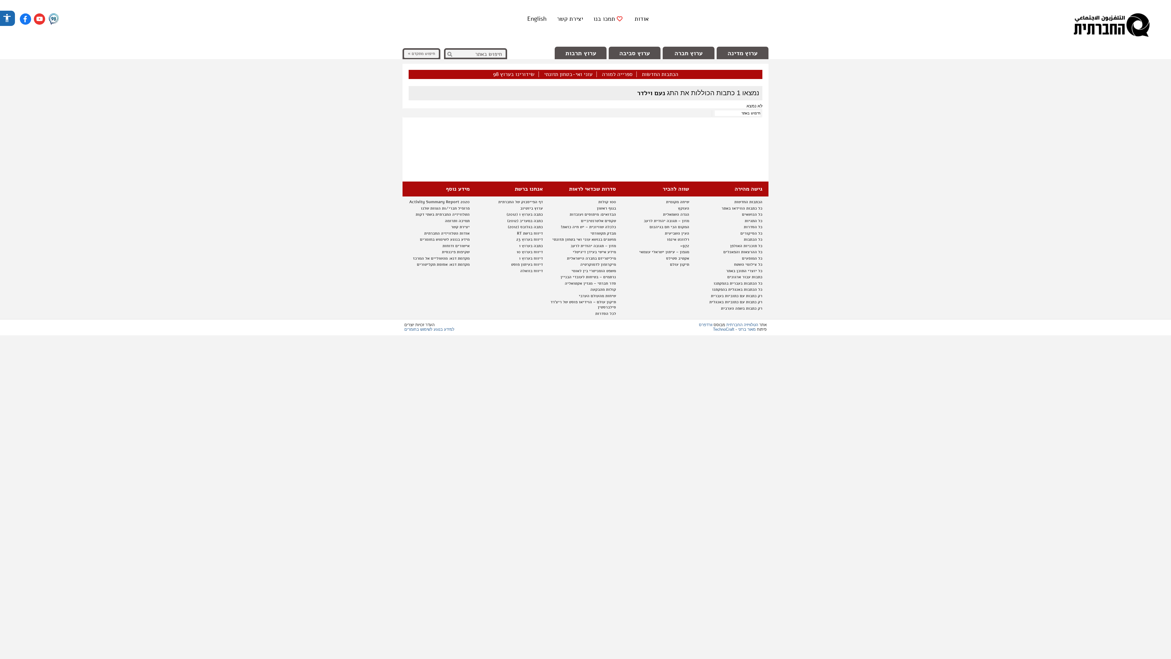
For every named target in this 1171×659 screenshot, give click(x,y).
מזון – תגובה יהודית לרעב (666, 221)
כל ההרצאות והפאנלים (742, 252)
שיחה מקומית (677, 202)
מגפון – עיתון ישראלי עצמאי (664, 252)
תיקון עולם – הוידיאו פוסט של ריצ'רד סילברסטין (583, 304)
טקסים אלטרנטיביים (598, 221)
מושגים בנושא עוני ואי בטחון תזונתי (584, 239)
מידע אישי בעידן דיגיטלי (594, 252)
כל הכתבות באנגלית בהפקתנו (737, 289)
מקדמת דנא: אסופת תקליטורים (443, 264)
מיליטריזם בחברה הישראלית (591, 258)
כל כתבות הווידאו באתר (742, 208)
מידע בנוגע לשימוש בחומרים (445, 239)
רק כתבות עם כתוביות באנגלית (735, 302)
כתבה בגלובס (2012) (525, 227)
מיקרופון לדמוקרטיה (598, 264)
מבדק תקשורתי (603, 233)
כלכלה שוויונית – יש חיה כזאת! (588, 227)
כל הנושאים (752, 214)
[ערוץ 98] (53, 19)
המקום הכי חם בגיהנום (669, 227)
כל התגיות (753, 221)
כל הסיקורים (751, 233)
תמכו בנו (604, 19)
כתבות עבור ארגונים (744, 277)
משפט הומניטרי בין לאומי (593, 271)
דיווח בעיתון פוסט (527, 264)
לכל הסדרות (605, 313)
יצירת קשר (570, 19)
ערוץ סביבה (634, 53)
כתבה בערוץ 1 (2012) (525, 214)
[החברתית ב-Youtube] (39, 19)
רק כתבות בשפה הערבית (741, 308)
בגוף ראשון (606, 208)
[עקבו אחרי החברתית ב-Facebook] (25, 19)
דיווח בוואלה (531, 271)
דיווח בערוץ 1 (531, 258)
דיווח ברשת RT (530, 233)
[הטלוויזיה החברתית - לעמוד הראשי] (1111, 26)
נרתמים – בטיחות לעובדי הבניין (588, 277)
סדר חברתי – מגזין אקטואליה (590, 283)
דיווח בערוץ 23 (529, 239)
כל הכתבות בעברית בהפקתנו (738, 283)
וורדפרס (705, 324)
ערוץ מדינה (742, 53)
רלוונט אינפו (678, 239)
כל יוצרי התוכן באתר (744, 271)
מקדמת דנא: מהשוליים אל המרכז (441, 258)
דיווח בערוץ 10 (530, 252)
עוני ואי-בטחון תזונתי (568, 74)
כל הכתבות (753, 239)
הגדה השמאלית (676, 214)
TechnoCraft (723, 329)
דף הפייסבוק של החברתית (520, 202)
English (536, 19)
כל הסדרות (753, 227)
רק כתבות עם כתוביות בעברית (736, 296)
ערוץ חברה (689, 53)
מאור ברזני (747, 329)
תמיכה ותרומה (457, 221)
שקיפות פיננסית (456, 252)
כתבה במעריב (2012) (525, 221)
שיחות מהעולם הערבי (597, 296)
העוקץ (683, 208)
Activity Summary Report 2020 (439, 202)
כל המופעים (752, 258)
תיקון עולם (679, 264)
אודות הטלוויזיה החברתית (447, 233)
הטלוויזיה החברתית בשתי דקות (443, 214)
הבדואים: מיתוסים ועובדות (593, 214)
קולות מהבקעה (603, 289)
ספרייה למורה (617, 74)
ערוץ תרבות (580, 53)
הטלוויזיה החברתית (742, 324)
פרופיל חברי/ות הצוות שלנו (445, 208)
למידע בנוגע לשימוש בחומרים (429, 329)
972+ (684, 246)
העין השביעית (677, 233)
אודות (642, 19)
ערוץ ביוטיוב (531, 208)
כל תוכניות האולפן (746, 246)
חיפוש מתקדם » (421, 53)
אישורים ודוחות (456, 246)
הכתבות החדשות (660, 74)
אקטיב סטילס (677, 258)
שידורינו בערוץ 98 (514, 74)
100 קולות (607, 202)
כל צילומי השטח (748, 264)
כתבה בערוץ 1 (531, 246)
